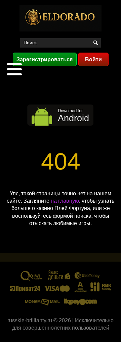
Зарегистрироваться (44, 59)
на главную (65, 201)
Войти (93, 59)
